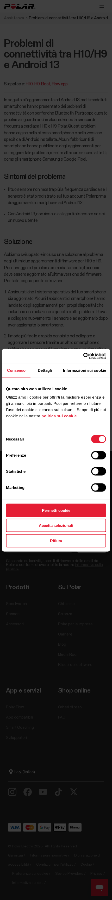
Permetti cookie (56, 510)
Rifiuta (56, 540)
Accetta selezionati (56, 525)
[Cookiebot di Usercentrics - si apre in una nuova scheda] (83, 356)
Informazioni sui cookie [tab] (84, 370)
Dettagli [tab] (45, 370)
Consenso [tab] (16, 370)
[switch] (98, 455)
